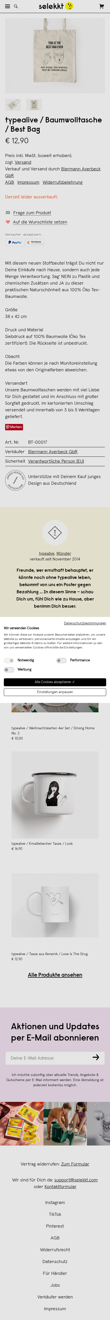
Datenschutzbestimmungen (85, 623)
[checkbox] (9, 660)
